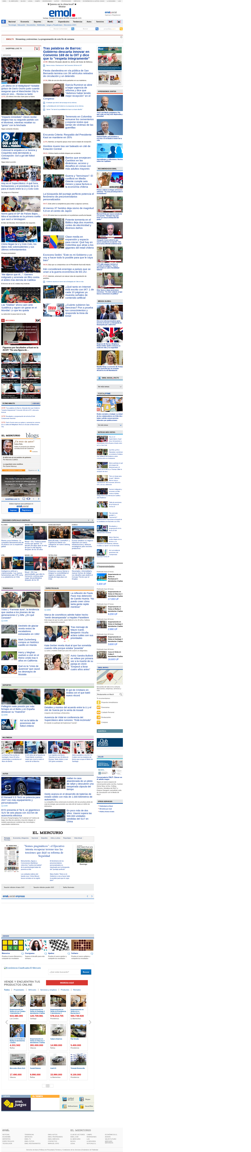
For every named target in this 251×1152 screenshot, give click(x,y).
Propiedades (66, 1)
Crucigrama (29, 953)
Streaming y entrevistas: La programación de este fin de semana (45, 39)
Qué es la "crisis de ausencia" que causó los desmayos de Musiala (29, 670)
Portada (7, 838)
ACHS (74, 555)
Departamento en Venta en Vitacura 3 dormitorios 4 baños (115, 594)
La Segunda (111, 1)
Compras (104, 722)
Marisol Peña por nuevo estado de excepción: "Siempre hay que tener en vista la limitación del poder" (109, 216)
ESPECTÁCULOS (8, 1141)
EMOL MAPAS (103, 668)
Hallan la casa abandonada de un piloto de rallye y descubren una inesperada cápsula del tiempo (80, 784)
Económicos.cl (88, 1)
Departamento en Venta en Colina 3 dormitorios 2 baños (78, 1070)
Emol (4, 1)
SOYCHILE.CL (91, 1143)
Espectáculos (63, 22)
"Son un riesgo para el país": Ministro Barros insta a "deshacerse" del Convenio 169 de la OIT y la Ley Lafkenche (109, 480)
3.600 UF (112, 644)
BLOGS (72, 1141)
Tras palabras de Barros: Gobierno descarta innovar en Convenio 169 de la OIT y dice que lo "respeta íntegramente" (66, 53)
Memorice (6, 953)
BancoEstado (54, 525)
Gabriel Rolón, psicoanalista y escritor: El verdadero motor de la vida (109, 138)
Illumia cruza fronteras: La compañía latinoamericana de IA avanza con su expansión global (12, 543)
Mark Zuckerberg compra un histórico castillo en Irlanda (28, 642)
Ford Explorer (55, 1009)
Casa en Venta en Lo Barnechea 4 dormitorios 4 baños (78, 1041)
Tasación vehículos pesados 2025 (43, 887)
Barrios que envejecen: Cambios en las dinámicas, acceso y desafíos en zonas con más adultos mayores (78, 163)
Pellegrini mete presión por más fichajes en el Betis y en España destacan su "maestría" (18, 709)
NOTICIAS (5, 1134)
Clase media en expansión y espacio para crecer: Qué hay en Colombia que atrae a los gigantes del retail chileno (79, 242)
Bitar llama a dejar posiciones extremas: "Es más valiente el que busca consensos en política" (109, 292)
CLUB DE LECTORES (77, 1134)
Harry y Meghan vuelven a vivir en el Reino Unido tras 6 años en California (28, 656)
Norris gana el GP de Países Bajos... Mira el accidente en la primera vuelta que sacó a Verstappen (20, 216)
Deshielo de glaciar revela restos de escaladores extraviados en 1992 (28, 629)
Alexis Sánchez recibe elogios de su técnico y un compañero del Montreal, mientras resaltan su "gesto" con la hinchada (109, 541)
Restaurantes (106, 717)
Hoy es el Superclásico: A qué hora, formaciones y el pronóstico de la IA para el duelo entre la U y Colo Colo (20, 186)
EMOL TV (28, 1139)
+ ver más (35, 403)
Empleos (77, 1)
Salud (100, 757)
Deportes (37, 22)
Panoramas (105, 707)
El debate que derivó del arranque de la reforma (61, 102)
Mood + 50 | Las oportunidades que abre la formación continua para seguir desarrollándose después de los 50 (34, 576)
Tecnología (12, 25)
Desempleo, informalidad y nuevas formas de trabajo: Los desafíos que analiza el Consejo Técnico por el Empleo (82, 575)
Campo (37, 1)
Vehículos (32, 990)
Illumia (4, 525)
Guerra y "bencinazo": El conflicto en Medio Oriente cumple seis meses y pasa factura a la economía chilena (79, 181)
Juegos (5, 936)
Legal (30, 1)
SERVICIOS (28, 1137)
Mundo (50, 22)
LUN (88, 1139)
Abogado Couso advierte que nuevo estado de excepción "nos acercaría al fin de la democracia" (109, 242)
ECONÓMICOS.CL (111, 1134)
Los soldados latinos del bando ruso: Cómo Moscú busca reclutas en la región (30, 876)
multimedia (7, 737)
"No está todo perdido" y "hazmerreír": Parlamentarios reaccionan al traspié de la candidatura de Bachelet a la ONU (109, 517)
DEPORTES (6, 1139)
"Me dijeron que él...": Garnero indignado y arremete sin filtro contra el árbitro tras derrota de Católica (20, 277)
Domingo (83, 864)
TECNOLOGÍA (7, 1143)
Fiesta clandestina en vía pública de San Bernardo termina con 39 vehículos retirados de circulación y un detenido (68, 73)
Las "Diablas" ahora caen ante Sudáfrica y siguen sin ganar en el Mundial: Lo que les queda (19, 308)
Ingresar (108, 15)
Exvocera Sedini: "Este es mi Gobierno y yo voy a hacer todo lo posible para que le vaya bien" (68, 257)
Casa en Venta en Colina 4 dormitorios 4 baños (17, 1070)
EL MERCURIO (75, 1139)
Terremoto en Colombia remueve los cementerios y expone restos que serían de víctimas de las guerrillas (79, 122)
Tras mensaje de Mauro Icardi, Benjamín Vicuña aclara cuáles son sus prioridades (82, 632)
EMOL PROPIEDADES (55, 1137)
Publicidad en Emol (106, 806)
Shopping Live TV (12, 499)
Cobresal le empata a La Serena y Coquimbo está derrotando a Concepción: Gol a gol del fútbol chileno (19, 154)
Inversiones (47, 1)
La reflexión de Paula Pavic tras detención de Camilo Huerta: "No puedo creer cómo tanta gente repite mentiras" (82, 600)
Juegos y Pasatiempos (54, 25)
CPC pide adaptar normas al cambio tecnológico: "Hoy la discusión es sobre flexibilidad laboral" (108, 267)
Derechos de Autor (32, 1150)
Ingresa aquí (67, 983)
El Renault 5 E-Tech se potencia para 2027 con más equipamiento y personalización (20, 800)
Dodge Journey (15, 1039)
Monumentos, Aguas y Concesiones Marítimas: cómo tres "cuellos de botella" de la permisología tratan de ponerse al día (31, 865)
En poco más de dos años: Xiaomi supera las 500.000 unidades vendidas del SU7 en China (79, 816)
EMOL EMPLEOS (53, 1139)
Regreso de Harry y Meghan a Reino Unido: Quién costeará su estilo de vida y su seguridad (108, 346)
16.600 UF (113, 659)
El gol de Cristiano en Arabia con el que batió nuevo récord (78, 693)
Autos (56, 1)
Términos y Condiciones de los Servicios (68, 1150)
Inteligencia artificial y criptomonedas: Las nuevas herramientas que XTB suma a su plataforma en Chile (12, 574)
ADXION (107, 1137)
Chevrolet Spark (16, 1009)
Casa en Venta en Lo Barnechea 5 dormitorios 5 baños (37, 1070)
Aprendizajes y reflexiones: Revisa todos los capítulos (110, 160)
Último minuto (8, 403)
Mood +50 (29, 525)
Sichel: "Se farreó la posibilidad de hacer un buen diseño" (64, 109)
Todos (7, 990)
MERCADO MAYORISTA (109, 1142)
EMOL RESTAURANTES (32, 1143)
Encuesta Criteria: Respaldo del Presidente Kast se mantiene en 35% (67, 136)
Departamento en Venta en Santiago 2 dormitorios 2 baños (115, 624)
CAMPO (89, 1134)
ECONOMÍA (6, 1137)
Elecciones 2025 (70, 25)
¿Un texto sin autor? (24, 441)
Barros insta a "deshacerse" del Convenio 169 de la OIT (64, 65)
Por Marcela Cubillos (10, 460)
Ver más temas (103, 387)
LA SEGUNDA (91, 1141)
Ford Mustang (35, 1009)
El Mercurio (13, 1)
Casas (102, 1)
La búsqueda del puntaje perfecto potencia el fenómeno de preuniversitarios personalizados (68, 196)
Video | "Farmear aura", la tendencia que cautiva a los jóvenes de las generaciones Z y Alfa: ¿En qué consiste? (20, 613)
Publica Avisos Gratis (106, 811)
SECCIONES (10, 320)
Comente (35, 451)
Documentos (31, 25)
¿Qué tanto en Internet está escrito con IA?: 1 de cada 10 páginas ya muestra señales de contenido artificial (79, 292)
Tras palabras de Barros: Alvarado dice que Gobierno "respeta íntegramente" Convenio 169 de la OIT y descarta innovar (20, 410)
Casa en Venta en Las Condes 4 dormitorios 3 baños (57, 1041)
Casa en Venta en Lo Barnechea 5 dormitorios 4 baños (57, 1070)
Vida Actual (78, 838)
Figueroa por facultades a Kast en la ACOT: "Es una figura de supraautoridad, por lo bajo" (20, 348)
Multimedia (41, 25)
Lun (119, 1)
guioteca (102, 731)
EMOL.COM (74, 1137)
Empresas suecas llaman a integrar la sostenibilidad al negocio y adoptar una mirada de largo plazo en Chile (58, 575)
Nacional (12, 22)
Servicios (100, 22)
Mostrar (62, 7)
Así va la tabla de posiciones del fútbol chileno (29, 723)
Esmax (75, 525)
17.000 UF (113, 599)
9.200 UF (112, 614)
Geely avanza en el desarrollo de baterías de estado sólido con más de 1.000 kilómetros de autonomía (68, 797)
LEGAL (72, 1143)
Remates (77, 990)
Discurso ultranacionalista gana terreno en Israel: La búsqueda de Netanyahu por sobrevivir (109, 323)
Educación (21, 25)
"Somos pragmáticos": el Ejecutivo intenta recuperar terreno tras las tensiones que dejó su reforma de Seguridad (44, 851)
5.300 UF (101, 584)
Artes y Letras (55, 838)
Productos (65, 990)
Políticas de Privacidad (46, 1150)
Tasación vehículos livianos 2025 (14, 887)
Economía (25, 22)
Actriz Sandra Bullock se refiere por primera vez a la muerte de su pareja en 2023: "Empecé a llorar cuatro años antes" (82, 662)
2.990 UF (112, 629)
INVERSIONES (91, 1137)
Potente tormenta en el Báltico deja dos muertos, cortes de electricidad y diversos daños (79, 223)
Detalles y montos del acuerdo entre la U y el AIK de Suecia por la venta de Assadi (67, 708)
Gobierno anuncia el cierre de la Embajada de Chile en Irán (65, 281)
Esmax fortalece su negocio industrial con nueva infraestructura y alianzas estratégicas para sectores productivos (82, 544)
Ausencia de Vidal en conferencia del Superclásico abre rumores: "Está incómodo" (67, 718)
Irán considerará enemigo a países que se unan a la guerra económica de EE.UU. (67, 270)
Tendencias (77, 22)
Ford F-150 (75, 1009)
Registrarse (116, 15)
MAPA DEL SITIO (53, 1143)
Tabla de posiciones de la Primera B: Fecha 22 (115, 504)
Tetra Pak (52, 555)
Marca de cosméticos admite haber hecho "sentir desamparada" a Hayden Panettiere (66, 616)
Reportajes (67, 838)
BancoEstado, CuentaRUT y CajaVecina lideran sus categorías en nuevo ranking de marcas (59, 543)
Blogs (23, 1)
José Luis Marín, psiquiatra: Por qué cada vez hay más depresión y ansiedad (109, 114)
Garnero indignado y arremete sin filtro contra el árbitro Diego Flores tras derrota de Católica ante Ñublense (109, 493)
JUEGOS (6, 1096)
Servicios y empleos (48, 990)
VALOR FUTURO (110, 1139)
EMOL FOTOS (29, 1141)
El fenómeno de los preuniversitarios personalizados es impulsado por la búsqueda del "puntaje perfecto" (59, 865)
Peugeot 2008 (35, 1039)
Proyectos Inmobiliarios (109, 702)
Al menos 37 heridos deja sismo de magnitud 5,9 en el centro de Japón (68, 209)
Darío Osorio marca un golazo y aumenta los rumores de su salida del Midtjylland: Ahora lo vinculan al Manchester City (20, 424)
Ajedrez (51, 953)
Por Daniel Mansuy (10, 466)
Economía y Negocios (21, 838)
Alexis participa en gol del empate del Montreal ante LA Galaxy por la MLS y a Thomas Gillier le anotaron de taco (110, 467)
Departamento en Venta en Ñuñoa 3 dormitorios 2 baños (115, 609)
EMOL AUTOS (52, 1134)
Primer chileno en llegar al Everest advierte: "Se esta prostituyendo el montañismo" (110, 191)
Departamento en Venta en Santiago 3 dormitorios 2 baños (115, 639)
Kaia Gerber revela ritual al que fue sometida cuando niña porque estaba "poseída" (67, 647)
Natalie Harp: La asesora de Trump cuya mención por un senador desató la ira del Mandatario (110, 368)
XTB (2, 555)
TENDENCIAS (29, 1134)
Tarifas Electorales (68, 887)
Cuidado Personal (107, 712)
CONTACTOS (52, 1141)
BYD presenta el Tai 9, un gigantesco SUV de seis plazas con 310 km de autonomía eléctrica (20, 813)
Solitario (74, 953)
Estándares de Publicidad (90, 1150)
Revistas (7, 840)
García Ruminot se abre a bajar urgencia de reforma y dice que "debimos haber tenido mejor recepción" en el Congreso (67, 91)
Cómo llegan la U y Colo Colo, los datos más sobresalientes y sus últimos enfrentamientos (18, 247)
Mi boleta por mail (105, 809)
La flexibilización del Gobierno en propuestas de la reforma (64, 106)
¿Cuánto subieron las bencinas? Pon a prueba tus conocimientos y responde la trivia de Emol (79, 310)
